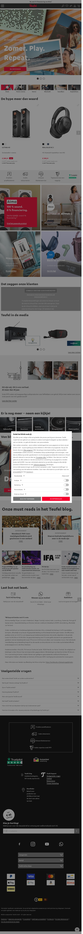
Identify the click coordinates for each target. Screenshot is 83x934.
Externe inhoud (19, 494)
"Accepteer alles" (41, 457)
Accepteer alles (56, 499)
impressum (29, 472)
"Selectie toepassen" (39, 464)
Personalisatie (18, 489)
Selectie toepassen (27, 499)
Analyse (16, 480)
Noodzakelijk (18, 476)
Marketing (17, 485)
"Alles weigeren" (28, 450)
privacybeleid (17, 472)
